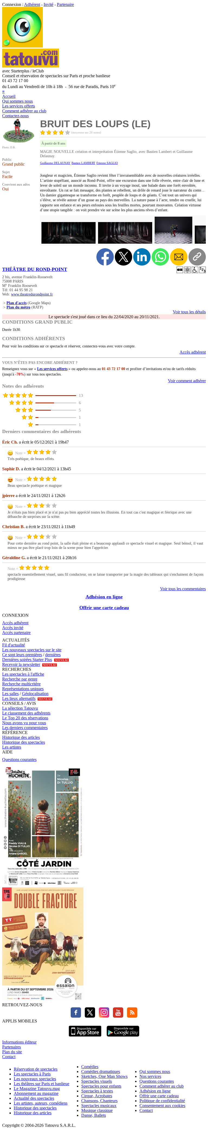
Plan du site (12, 1051)
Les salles (10, 693)
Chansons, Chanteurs (99, 1100)
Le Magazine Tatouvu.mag (37, 1088)
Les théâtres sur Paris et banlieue (41, 1083)
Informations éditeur (19, 1042)
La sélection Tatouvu (20, 708)
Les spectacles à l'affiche (23, 674)
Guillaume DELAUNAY (55, 163)
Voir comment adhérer (187, 380)
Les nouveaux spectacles (35, 1079)
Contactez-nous (15, 115)
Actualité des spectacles (34, 1098)
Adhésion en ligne (104, 596)
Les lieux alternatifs (18, 698)
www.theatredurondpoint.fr (32, 294)
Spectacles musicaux (98, 1105)
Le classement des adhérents (26, 713)
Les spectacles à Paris (32, 1074)
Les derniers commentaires (25, 727)
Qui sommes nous (17, 101)
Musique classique (97, 1110)
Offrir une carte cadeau (104, 607)
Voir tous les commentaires (183, 588)
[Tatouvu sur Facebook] (76, 1016)
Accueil (8, 96)
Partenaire (65, 4)
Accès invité (12, 627)
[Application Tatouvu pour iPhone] (85, 1037)
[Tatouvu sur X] (88, 1016)
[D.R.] (18, 142)
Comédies (89, 1066)
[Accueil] (22, 46)
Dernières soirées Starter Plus (27, 659)
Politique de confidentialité (162, 1100)
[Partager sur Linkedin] (142, 257)
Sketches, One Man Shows (104, 1076)
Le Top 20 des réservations (25, 718)
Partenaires (11, 1047)
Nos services (150, 1076)
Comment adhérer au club (24, 111)
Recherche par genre (19, 679)
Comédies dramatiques (100, 1071)
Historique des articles (21, 737)
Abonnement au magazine (36, 1093)
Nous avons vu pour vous (24, 722)
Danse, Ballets (93, 1115)
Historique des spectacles (23, 742)
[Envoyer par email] (178, 257)
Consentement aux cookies (162, 1105)
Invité (48, 4)
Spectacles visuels (96, 1081)
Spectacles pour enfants (101, 1086)
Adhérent (32, 4)
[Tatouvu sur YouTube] (116, 1016)
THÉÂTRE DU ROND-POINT (34, 269)
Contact (8, 1056)
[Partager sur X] (123, 257)
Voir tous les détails (189, 312)
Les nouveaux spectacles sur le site (31, 650)
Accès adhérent (193, 352)
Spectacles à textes (97, 1091)
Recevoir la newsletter (21, 664)
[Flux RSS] (130, 1016)
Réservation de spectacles (35, 1069)
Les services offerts (18, 106)
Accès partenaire (16, 632)
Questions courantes (19, 759)
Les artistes (11, 747)
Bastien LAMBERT (83, 163)
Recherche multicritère (21, 684)
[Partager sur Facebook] (105, 257)
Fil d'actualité (13, 645)
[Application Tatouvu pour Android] (123, 1037)
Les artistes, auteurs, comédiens (40, 1103)
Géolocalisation (35, 693)
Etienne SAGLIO (107, 163)
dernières (53, 654)
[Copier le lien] (197, 257)
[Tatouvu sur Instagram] (102, 1016)
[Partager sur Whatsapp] (160, 257)
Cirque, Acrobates (96, 1096)
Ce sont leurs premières (22, 654)
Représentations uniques (23, 688)
